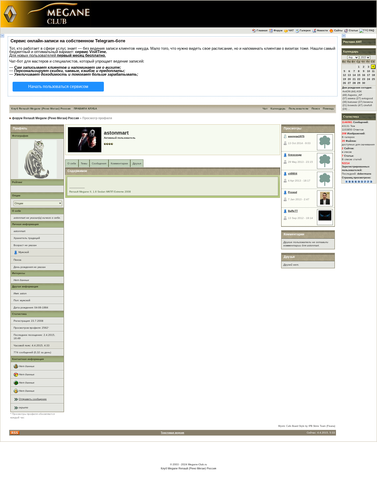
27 (349, 83)
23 (363, 79)
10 (368, 71)
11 (373, 71)
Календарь (278, 108)
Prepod (292, 192)
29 (358, 83)
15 (358, 75)
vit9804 (292, 173)
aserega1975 (296, 136)
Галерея (305, 30)
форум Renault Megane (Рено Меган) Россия (45, 118)
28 (354, 83)
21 (354, 79)
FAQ (371, 30)
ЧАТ (291, 30)
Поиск (316, 108)
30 (363, 83)
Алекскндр (295, 154)
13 (349, 75)
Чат (265, 108)
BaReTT (293, 210)
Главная (262, 30)
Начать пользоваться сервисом (58, 86)
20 (349, 79)
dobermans (364, 173)
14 (354, 75)
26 (344, 83)
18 (373, 75)
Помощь (328, 108)
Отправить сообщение (33, 399)
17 (368, 75)
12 (344, 75)
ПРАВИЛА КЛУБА (85, 108)
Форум (278, 30)
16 (363, 75)
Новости (322, 30)
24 (368, 79)
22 (358, 79)
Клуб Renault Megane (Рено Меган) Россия (41, 108)
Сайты (338, 30)
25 (373, 79)
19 (344, 79)
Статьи (353, 30)
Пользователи (299, 108)
